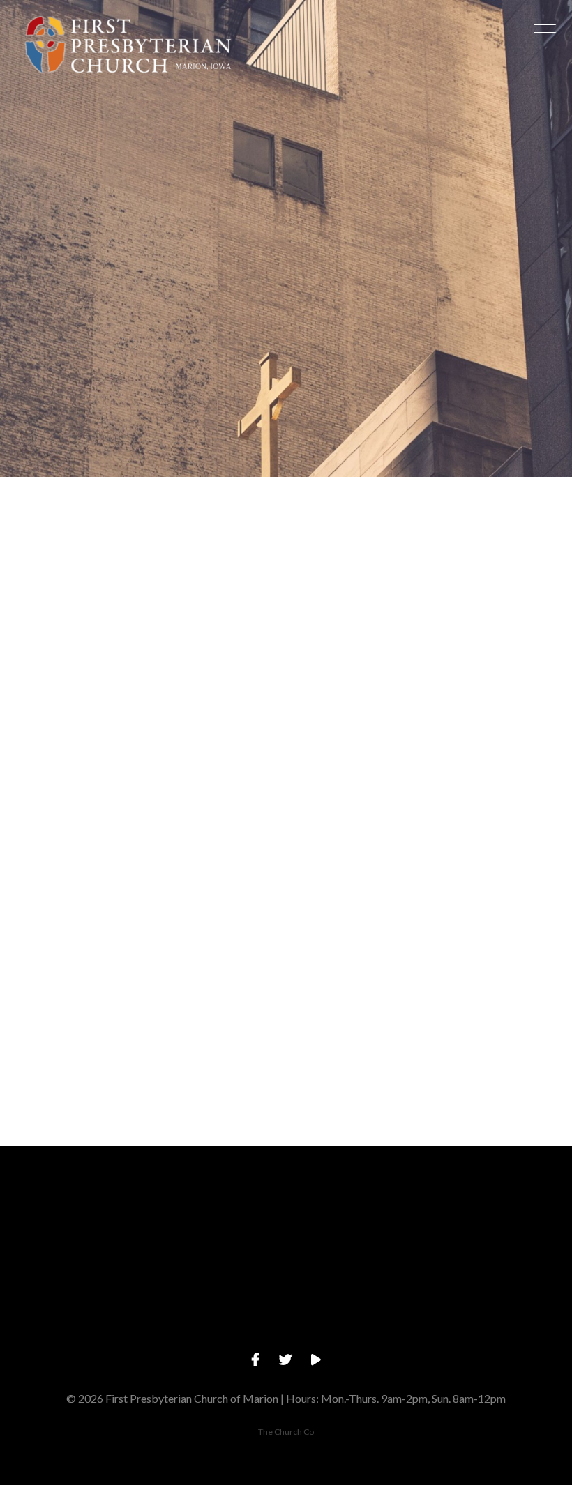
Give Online (500, 1301)
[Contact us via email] (72, 1223)
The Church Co (286, 1431)
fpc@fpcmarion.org (71, 1301)
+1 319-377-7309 (214, 1301)
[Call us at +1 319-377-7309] (215, 1223)
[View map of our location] (357, 1223)
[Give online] (500, 1223)
